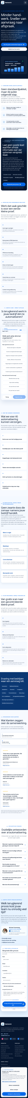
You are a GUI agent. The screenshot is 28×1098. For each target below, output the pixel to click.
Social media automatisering (7, 1058)
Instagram (5, 1038)
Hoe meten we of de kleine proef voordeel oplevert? (11, 878)
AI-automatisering (5, 1056)
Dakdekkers (4, 689)
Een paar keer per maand (14, 390)
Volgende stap (19, 397)
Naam (3, 956)
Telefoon (4, 977)
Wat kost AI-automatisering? (10, 884)
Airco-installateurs (6, 696)
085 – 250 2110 (4, 1034)
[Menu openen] (25, 2)
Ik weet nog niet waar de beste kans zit (14, 371)
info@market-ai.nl (5, 1035)
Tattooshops (21, 693)
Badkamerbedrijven (14, 686)
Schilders (4, 693)
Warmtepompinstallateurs (8, 699)
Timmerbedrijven (12, 693)
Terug (7, 397)
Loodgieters (19, 689)
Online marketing (4, 1046)
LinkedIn (13, 1038)
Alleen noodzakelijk (14, 1085)
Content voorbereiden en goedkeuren (14, 367)
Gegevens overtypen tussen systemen (14, 355)
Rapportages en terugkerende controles (14, 363)
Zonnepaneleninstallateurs (19, 696)
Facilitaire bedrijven (19, 1052)
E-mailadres (4, 970)
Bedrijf (3, 963)
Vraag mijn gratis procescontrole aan (14, 1004)
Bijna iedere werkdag (14, 382)
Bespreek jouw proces (14, 184)
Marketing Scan (4, 1064)
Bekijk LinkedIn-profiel (14, 931)
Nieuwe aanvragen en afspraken (14, 347)
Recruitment (17, 1054)
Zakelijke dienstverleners (7, 703)
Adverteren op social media (7, 1054)
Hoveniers (12, 689)
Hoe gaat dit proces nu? (7, 989)
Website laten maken (5, 1048)
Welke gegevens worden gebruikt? (9, 1081)
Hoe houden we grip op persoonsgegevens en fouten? (11, 865)
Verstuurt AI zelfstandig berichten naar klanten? (12, 858)
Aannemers (4, 686)
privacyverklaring (15, 999)
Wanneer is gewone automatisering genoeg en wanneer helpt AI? (12, 845)
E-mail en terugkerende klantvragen (14, 351)
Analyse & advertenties (14, 1094)
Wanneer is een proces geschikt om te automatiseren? (12, 871)
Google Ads (3, 1050)
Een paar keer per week (14, 386)
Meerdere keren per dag (14, 378)
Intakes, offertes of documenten (14, 359)
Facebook (21, 1038)
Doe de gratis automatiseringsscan (14, 44)
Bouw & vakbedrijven (19, 1046)
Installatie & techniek (19, 1048)
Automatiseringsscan (5, 1066)
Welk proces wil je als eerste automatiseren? (11, 983)
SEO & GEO (3, 1052)
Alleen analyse (14, 1089)
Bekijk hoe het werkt (14, 49)
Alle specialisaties (18, 1056)
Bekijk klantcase (6, 765)
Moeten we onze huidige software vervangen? (12, 851)
